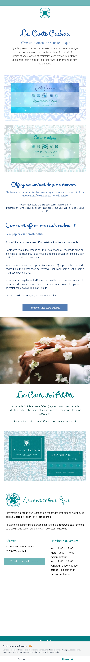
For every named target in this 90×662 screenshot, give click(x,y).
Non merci (22, 659)
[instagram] (49, 641)
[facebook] (41, 641)
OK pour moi (67, 659)
